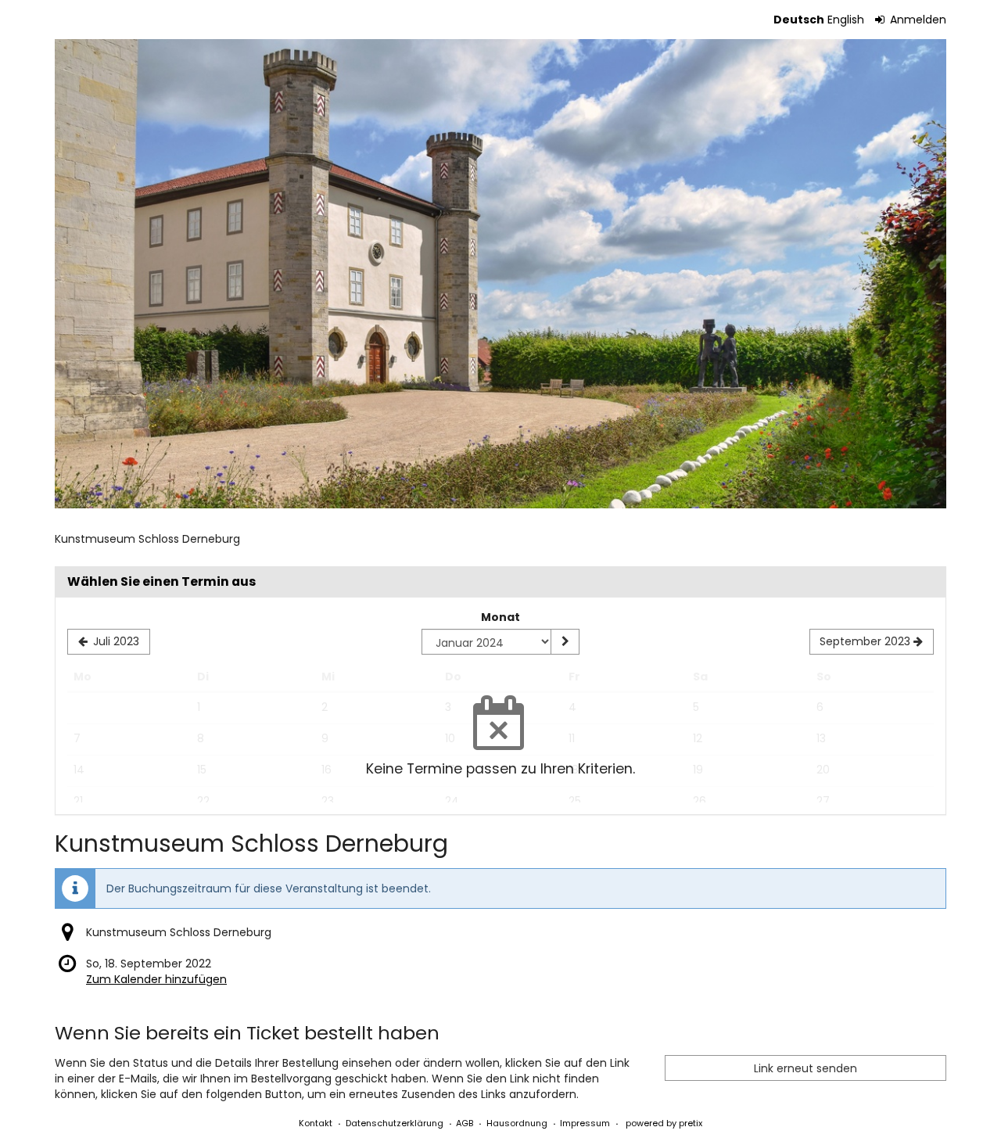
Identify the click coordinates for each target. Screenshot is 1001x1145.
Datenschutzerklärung (394, 1123)
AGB (464, 1123)
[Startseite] (500, 273)
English (845, 19)
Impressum (585, 1123)
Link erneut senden (805, 1068)
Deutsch (798, 19)
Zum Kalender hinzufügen (156, 979)
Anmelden (916, 19)
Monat (500, 617)
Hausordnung (516, 1123)
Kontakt (315, 1123)
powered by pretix (664, 1123)
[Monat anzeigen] (565, 642)
